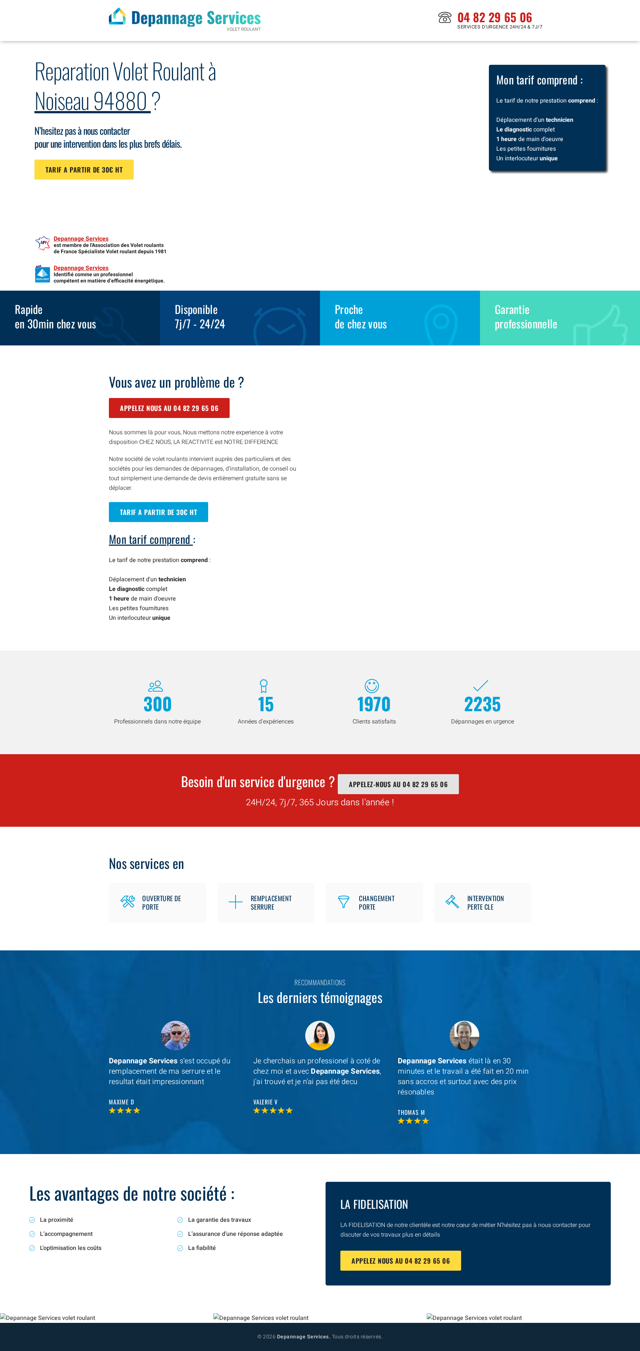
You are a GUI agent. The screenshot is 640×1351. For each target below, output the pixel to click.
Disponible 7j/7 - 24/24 (200, 316)
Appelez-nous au (398, 784)
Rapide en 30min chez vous (55, 316)
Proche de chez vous (361, 316)
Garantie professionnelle (526, 316)
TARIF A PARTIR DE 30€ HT (84, 169)
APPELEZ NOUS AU (169, 408)
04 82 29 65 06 (494, 17)
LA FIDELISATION (374, 1203)
